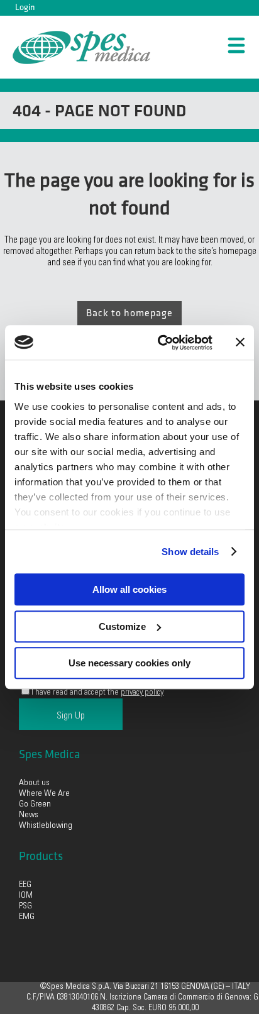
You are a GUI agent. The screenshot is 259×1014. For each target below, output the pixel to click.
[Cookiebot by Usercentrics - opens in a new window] (160, 342)
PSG (25, 906)
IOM (26, 895)
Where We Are (44, 794)
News (28, 815)
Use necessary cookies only (129, 663)
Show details (190, 551)
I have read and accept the (97, 692)
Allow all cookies (129, 589)
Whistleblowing (45, 826)
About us (34, 783)
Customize (122, 626)
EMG (27, 917)
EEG (25, 885)
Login (25, 7)
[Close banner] (240, 342)
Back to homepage (129, 313)
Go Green (36, 804)
